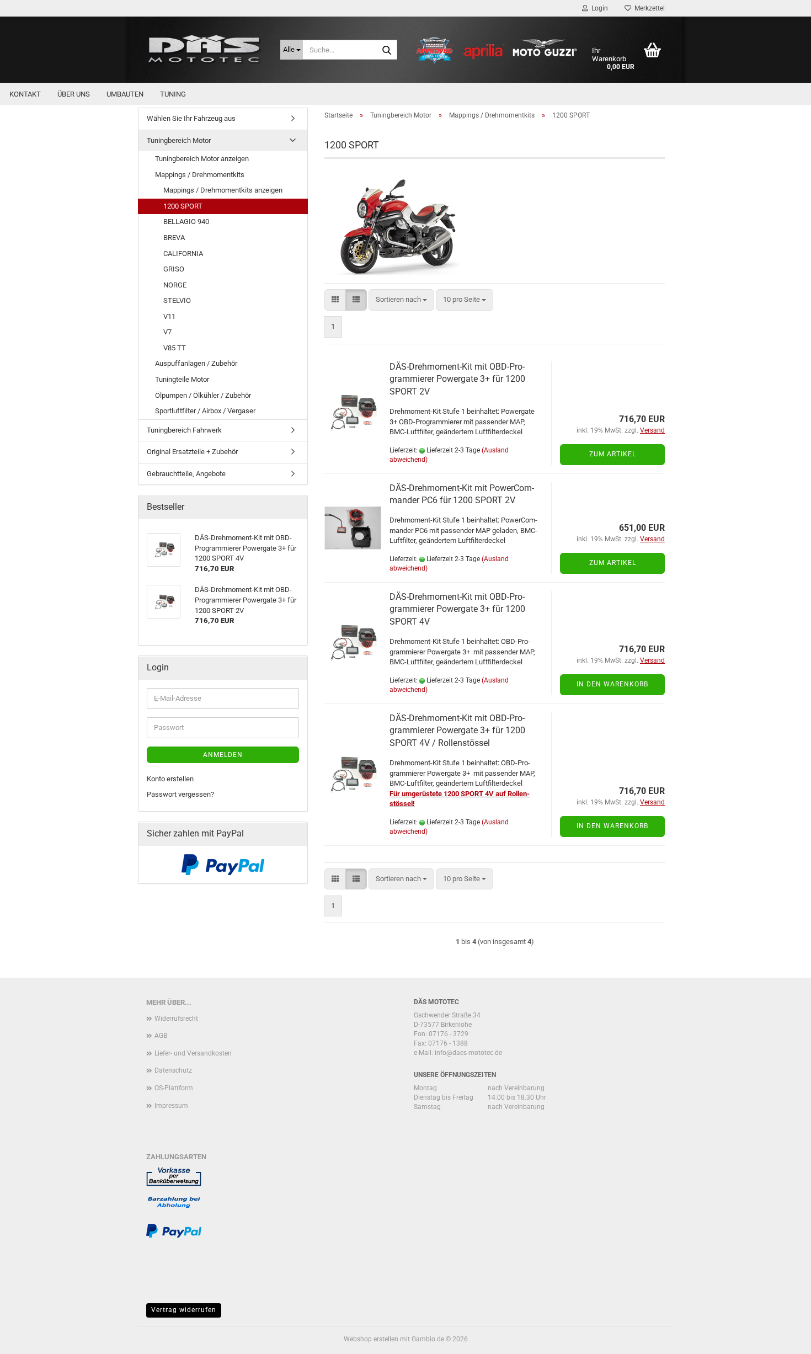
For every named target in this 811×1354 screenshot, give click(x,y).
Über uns (73, 94)
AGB (160, 1036)
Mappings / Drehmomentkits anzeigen (222, 190)
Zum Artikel (612, 454)
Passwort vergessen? (180, 794)
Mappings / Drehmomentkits (199, 174)
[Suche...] (386, 50)
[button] (335, 300)
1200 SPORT (182, 206)
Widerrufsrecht (176, 1018)
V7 (167, 332)
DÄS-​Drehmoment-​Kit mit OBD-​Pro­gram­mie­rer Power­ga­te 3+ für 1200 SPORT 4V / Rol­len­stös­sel (457, 731)
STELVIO (177, 300)
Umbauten (124, 94)
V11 (169, 316)
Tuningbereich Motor (179, 140)
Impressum (171, 1106)
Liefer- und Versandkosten (193, 1053)
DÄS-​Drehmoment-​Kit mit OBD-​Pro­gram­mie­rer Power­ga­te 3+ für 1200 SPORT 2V (457, 379)
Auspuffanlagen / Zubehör (196, 363)
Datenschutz (173, 1070)
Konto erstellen (170, 779)
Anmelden (223, 755)
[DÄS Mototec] (205, 50)
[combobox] (401, 300)
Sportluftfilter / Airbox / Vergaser (205, 411)
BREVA (174, 237)
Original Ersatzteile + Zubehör (192, 451)
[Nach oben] (780, 1337)
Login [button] (598, 8)
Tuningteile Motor (182, 379)
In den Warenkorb (612, 684)
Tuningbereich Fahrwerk (184, 430)
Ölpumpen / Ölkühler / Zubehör (203, 395)
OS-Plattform (173, 1088)
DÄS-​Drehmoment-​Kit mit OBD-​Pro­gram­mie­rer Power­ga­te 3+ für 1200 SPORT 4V (457, 609)
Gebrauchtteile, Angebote (186, 474)
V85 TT (174, 348)
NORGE (174, 285)
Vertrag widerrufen (183, 1310)
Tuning (173, 94)
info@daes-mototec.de (468, 1053)
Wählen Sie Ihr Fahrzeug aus (191, 118)
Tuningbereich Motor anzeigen (202, 158)
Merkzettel (648, 8)
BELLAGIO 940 (186, 221)
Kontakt (25, 94)
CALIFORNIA (183, 253)
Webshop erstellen (371, 1339)
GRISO (173, 269)
